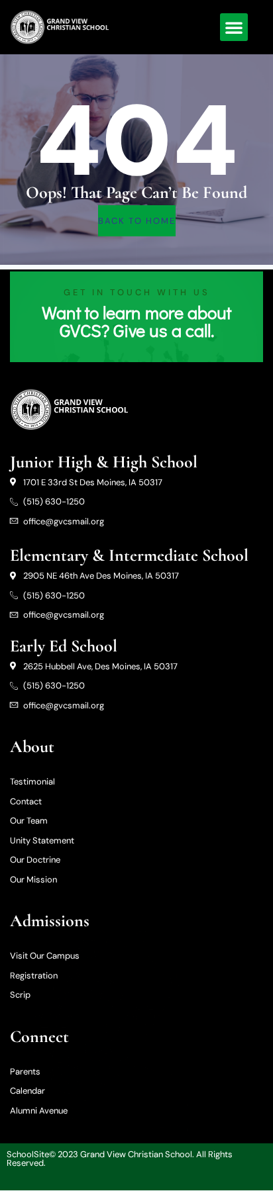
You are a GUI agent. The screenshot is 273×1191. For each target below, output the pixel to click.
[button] (234, 27)
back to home (137, 220)
